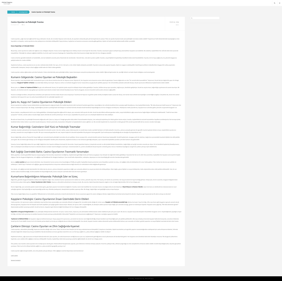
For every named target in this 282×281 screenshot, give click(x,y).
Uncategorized (15, 24)
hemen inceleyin (16, 260)
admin (177, 24)
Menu (279, 3)
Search (274, 3)
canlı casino (14, 255)
